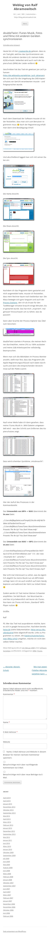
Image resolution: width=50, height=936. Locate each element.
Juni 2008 (6, 870)
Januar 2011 (7, 840)
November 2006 (9, 907)
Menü (25, 24)
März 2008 (7, 874)
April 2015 (7, 801)
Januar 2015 (7, 804)
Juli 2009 (6, 858)
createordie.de (24, 51)
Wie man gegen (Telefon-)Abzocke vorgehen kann (39, 670)
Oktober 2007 (8, 883)
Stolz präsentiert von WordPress (14, 931)
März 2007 (7, 895)
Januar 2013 (7, 828)
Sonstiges (6, 651)
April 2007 (7, 892)
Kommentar (9, 694)
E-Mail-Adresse (10, 732)
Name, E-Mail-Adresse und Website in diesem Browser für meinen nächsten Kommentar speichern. (24, 755)
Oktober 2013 (8, 810)
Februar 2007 (8, 898)
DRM (34, 651)
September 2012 (9, 834)
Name (6, 722)
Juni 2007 (6, 889)
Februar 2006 (8, 916)
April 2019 (7, 798)
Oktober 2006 (8, 910)
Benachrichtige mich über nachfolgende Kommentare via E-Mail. (20, 766)
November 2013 (9, 807)
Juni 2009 (6, 861)
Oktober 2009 (8, 852)
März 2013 (7, 822)
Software (43, 648)
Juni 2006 (6, 913)
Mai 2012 (6, 837)
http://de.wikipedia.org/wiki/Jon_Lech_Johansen (24, 75)
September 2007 (9, 886)
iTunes (39, 651)
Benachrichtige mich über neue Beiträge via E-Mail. (23, 776)
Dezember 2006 (9, 904)
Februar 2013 (8, 825)
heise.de (6, 629)
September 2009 (9, 855)
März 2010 (7, 846)
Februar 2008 (8, 877)
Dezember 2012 (9, 831)
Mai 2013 (6, 816)
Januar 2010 (7, 849)
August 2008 (7, 867)
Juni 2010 (6, 843)
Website (6, 742)
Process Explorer (10, 302)
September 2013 (9, 813)
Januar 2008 (7, 880)
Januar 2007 (7, 901)
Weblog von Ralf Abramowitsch (25, 7)
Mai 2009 (6, 864)
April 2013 (7, 819)
